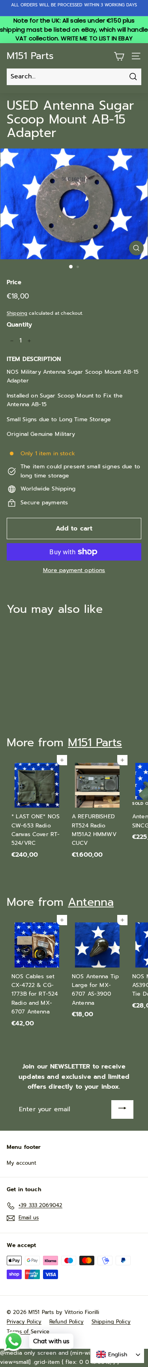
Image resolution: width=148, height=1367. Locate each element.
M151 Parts (30, 56)
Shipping (17, 313)
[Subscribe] (122, 1109)
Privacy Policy (24, 1321)
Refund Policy (66, 1321)
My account (21, 1163)
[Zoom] (136, 248)
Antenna (91, 902)
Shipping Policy (111, 1321)
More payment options (74, 570)
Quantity (19, 324)
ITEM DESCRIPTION (34, 359)
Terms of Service (28, 1331)
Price (14, 282)
